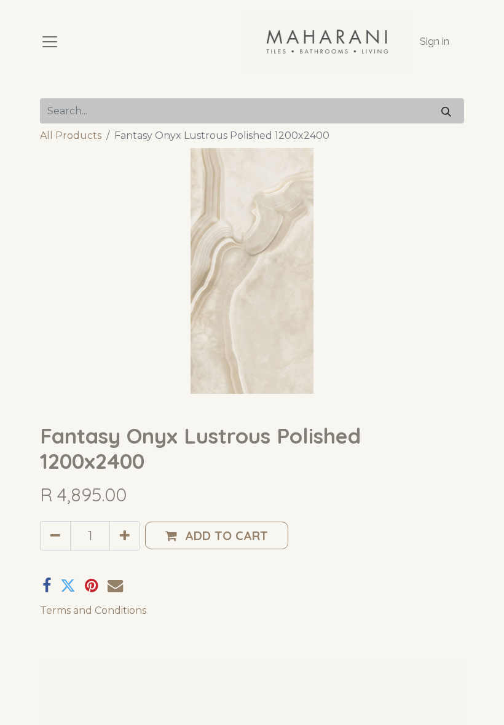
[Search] (446, 110)
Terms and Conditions (93, 610)
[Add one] (124, 536)
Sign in (434, 41)
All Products (70, 135)
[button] (216, 535)
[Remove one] (55, 536)
